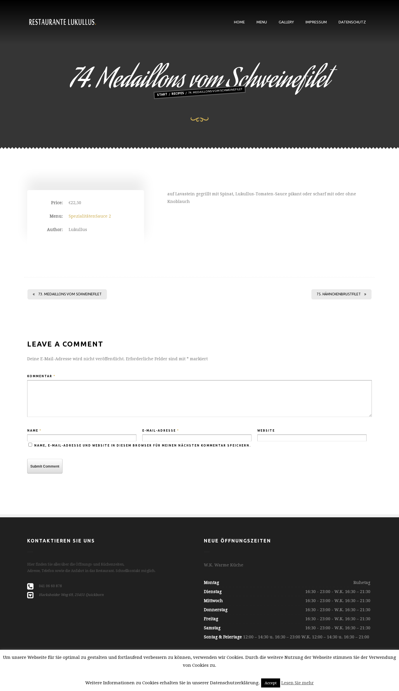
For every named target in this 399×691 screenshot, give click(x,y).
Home (239, 22)
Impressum (316, 22)
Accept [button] (271, 683)
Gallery (286, 22)
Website (266, 430)
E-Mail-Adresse (160, 430)
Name (34, 430)
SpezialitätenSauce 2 (90, 216)
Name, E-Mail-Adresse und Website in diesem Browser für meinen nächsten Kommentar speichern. (142, 445)
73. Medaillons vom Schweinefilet (70, 294)
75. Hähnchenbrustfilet (339, 294)
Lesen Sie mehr (297, 682)
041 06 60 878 (50, 586)
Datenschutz (352, 22)
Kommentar (41, 376)
